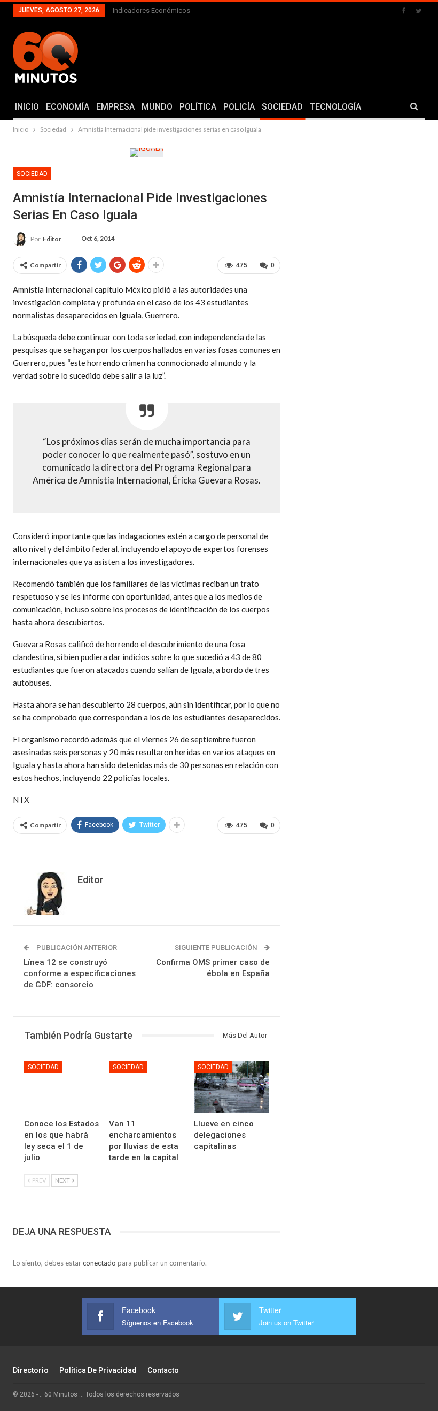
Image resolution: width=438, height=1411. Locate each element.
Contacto (163, 1370)
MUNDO (157, 107)
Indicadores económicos (151, 10)
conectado (99, 1263)
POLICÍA (239, 107)
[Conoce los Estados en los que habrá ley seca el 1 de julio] (61, 1087)
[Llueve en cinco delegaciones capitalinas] (231, 1087)
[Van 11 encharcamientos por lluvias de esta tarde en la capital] (146, 1087)
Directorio (31, 1370)
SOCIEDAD (282, 107)
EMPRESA (115, 107)
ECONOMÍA (67, 107)
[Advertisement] (292, 55)
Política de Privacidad (98, 1370)
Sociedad (32, 174)
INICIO (27, 107)
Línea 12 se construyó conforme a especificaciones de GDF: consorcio (80, 973)
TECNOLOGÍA (335, 107)
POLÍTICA (197, 107)
